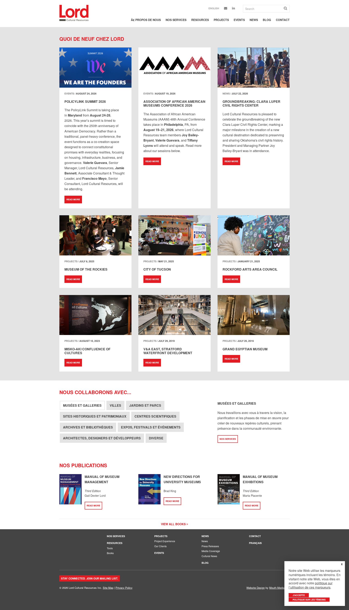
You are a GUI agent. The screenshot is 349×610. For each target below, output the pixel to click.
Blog (267, 20)
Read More (73, 199)
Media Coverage (211, 551)
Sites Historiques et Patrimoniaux (94, 416)
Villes (115, 405)
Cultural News (209, 556)
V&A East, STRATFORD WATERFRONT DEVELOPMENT (167, 351)
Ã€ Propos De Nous (146, 20)
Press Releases (210, 546)
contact (283, 20)
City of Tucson (157, 269)
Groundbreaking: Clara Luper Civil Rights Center (251, 103)
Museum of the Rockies (85, 269)
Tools (110, 548)
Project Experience (164, 541)
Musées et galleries (82, 405)
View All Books (173, 524)
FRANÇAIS (255, 543)
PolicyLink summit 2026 (85, 101)
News (254, 20)
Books (110, 553)
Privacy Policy (124, 588)
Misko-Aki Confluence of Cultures (87, 351)
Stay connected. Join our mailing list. (89, 578)
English (213, 8)
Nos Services (176, 20)
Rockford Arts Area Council (250, 269)
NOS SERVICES (228, 438)
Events (239, 20)
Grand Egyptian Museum (245, 349)
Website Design (255, 588)
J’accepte (299, 595)
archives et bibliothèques (88, 427)
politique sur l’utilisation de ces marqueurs (310, 585)
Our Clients (160, 546)
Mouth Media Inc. (279, 588)
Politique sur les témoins (309, 599)
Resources (200, 20)
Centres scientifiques (155, 416)
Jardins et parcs (145, 405)
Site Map (108, 588)
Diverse (156, 438)
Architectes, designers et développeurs (102, 438)
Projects (221, 20)
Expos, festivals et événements (151, 427)
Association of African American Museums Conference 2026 (174, 103)
